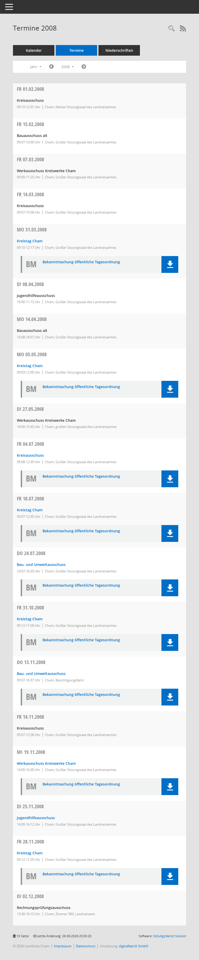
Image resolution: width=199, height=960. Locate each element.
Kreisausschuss (30, 455)
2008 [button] (66, 66)
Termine (76, 50)
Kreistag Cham (29, 240)
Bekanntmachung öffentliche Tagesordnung (81, 262)
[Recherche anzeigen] (171, 28)
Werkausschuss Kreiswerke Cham (46, 763)
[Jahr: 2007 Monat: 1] (51, 66)
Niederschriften (119, 50)
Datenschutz (85, 946)
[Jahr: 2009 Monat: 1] (84, 66)
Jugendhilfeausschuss (36, 817)
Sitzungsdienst (169, 936)
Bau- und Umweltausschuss (41, 564)
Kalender (34, 50)
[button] (169, 264)
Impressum (63, 946)
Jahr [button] (34, 66)
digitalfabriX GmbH (133, 946)
